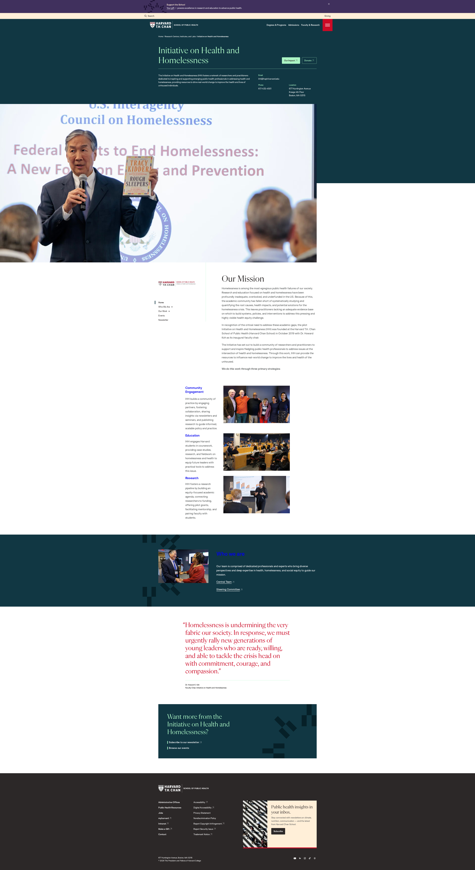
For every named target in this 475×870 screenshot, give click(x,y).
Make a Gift (163, 829)
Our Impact (289, 60)
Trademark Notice (201, 834)
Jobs (160, 813)
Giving (327, 16)
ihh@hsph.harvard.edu (268, 78)
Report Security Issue (203, 829)
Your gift (170, 8)
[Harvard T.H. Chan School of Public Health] (183, 788)
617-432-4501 (264, 88)
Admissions (293, 25)
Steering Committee (228, 589)
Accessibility (199, 802)
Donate (307, 60)
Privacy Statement (202, 813)
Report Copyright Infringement (207, 823)
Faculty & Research (310, 25)
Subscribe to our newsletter (184, 742)
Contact (162, 834)
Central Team (224, 581)
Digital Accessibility (202, 807)
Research (192, 478)
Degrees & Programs (276, 25)
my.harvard (163, 818)
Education (192, 435)
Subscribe (278, 831)
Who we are (230, 553)
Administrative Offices (169, 802)
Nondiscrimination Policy (204, 818)
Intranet (162, 823)
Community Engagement (194, 390)
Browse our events (179, 748)
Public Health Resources (169, 807)
